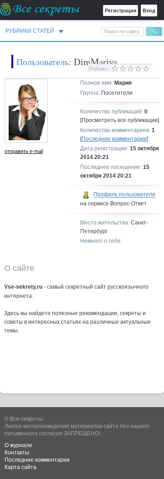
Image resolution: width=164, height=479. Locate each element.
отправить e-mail (24, 151)
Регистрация (120, 10)
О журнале (18, 445)
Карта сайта (20, 467)
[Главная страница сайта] (40, 9)
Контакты (17, 452)
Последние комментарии (114, 139)
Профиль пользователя (124, 195)
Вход (149, 10)
